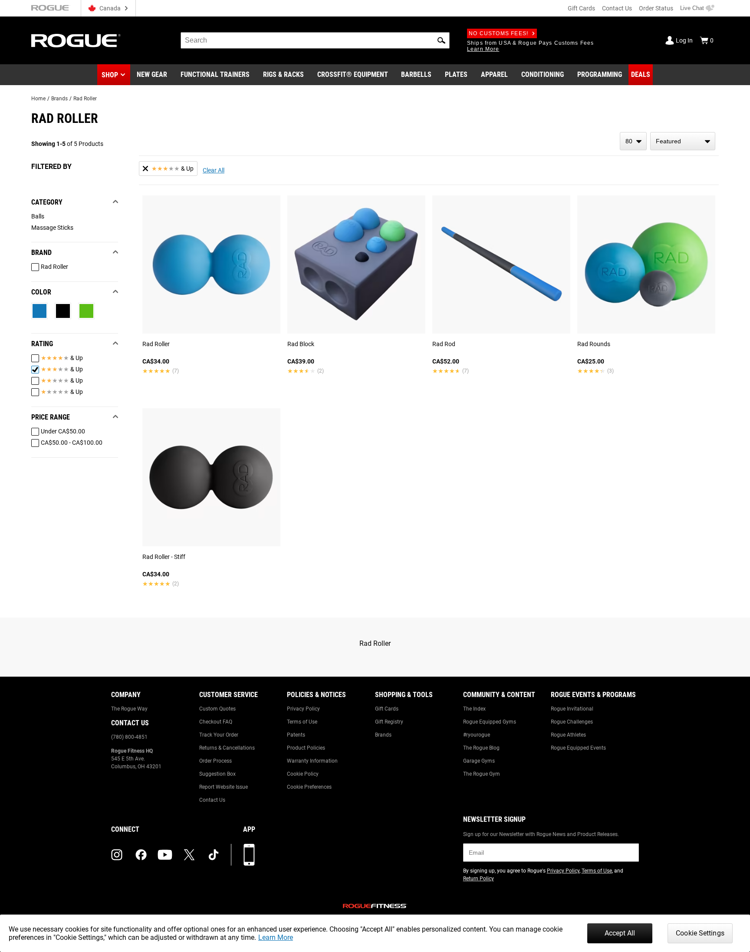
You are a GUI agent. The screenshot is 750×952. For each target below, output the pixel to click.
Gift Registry (389, 722)
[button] (441, 40)
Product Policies (306, 748)
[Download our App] (249, 855)
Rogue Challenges (572, 722)
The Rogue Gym (481, 774)
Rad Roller (85, 99)
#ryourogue (476, 735)
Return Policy (478, 879)
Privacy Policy (303, 709)
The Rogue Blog (481, 748)
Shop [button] (110, 75)
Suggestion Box (217, 774)
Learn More (275, 937)
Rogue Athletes (568, 735)
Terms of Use (302, 722)
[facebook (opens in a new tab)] (141, 855)
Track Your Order (218, 735)
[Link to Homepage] (76, 41)
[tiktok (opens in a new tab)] (213, 855)
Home (38, 99)
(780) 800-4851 (129, 737)
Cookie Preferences (309, 787)
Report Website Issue (223, 787)
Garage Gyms (479, 761)
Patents (296, 735)
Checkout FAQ (215, 722)
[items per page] (633, 141)
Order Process (215, 761)
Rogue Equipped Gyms (489, 722)
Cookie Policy (303, 774)
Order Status (656, 8)
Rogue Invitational (572, 709)
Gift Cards (581, 8)
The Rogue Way (129, 709)
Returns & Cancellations (227, 748)
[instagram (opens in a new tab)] (117, 855)
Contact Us (617, 8)
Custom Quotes (217, 709)
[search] (315, 40)
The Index (474, 709)
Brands (59, 99)
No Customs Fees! (498, 33)
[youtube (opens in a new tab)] (165, 855)
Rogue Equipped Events (578, 748)
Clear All (213, 170)
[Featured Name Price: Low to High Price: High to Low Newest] (682, 141)
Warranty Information (312, 761)
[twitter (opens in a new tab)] (189, 855)
